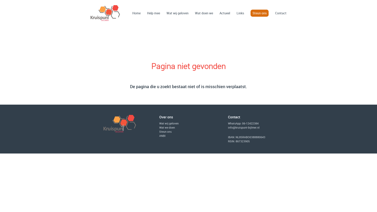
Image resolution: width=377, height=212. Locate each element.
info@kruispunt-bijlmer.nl (244, 127)
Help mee (153, 13)
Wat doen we (204, 13)
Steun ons (260, 13)
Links (240, 13)
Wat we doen (167, 127)
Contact (280, 13)
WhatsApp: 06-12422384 (243, 123)
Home (136, 13)
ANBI (162, 136)
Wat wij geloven (177, 13)
